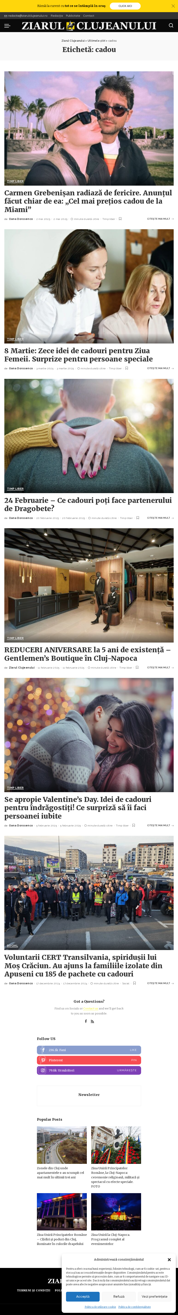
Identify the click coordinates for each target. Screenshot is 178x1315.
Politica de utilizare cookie (100, 1306)
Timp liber (15, 181)
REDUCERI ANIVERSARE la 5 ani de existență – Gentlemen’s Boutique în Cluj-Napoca (87, 654)
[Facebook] (85, 1022)
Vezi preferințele (155, 1297)
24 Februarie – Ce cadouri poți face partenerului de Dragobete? (88, 504)
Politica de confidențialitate (134, 1306)
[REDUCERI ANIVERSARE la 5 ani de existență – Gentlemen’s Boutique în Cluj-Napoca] (89, 585)
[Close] (173, 6)
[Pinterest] (89, 1060)
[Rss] (92, 1022)
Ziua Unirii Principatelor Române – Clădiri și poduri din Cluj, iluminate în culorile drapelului (62, 1239)
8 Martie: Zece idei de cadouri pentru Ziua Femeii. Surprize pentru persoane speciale (78, 355)
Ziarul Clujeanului (22, 667)
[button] (169, 1260)
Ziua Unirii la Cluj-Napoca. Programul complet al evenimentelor (110, 1239)
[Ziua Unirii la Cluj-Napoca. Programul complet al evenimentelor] (116, 1212)
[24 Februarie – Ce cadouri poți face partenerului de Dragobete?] (89, 436)
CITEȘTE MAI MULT (158, 219)
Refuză (118, 1297)
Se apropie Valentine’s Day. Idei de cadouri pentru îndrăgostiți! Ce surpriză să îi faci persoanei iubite (78, 808)
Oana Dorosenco (21, 219)
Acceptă (82, 1297)
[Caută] (171, 25)
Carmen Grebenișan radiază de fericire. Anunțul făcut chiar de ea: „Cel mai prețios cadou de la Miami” (88, 201)
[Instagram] (89, 1070)
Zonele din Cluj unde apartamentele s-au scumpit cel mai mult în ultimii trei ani (60, 1172)
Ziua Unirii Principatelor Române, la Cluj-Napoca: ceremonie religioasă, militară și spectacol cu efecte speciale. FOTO (115, 1177)
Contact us (90, 1008)
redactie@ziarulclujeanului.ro (28, 15)
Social (12, 945)
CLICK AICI (125, 6)
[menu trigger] (8, 25)
